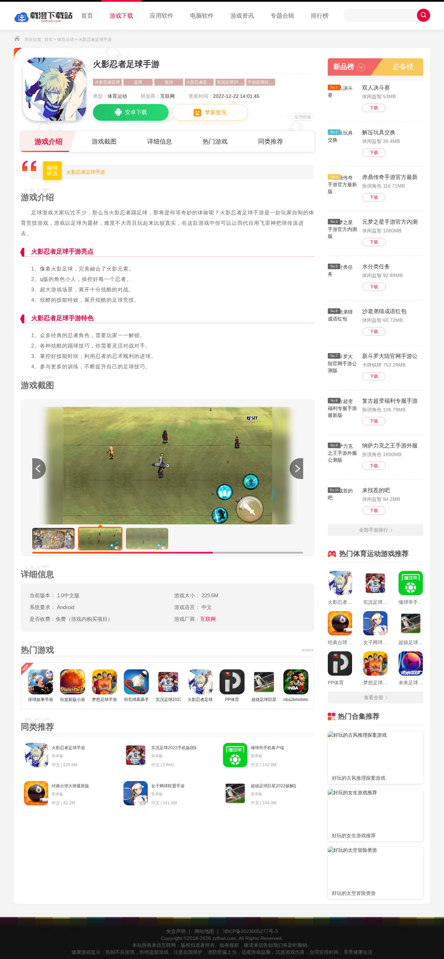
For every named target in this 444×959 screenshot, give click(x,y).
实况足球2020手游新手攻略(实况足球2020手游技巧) (230, 82)
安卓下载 (136, 112)
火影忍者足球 (107, 82)
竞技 (169, 82)
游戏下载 (121, 15)
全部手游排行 (373, 530)
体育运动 (65, 39)
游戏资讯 (242, 15)
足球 (138, 82)
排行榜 (319, 15)
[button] (296, 468)
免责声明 (176, 931)
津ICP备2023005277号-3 (250, 931)
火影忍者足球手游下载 (200, 82)
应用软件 (161, 15)
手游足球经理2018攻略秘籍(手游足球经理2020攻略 (261, 82)
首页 (87, 15)
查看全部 (373, 697)
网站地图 (204, 931)
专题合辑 (282, 15)
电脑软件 (202, 15)
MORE (307, 650)
